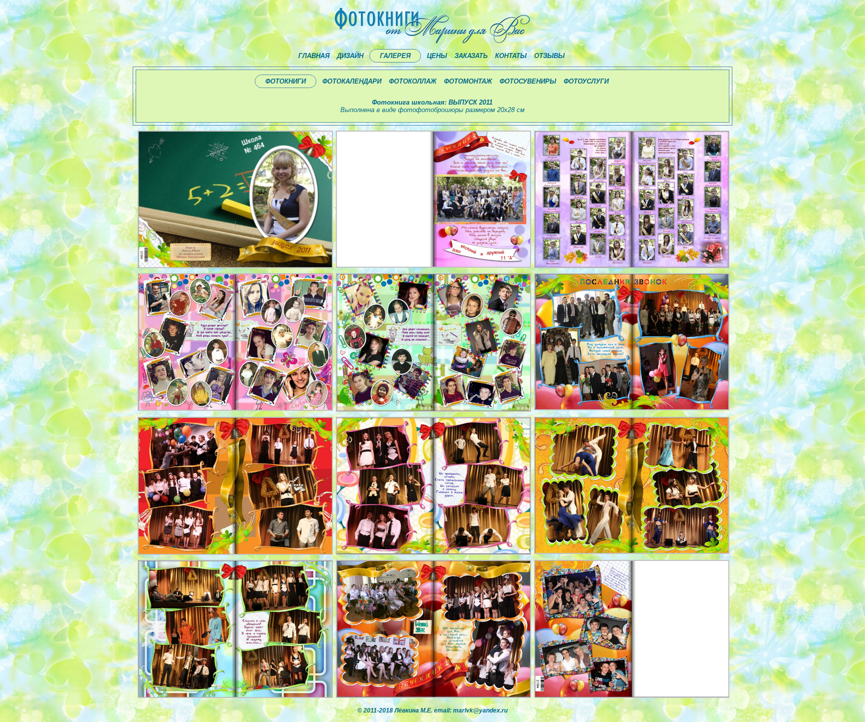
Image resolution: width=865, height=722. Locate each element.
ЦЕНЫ (437, 56)
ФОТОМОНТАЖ (468, 81)
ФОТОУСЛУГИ (586, 81)
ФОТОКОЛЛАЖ (413, 81)
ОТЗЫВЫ (549, 56)
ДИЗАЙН (350, 56)
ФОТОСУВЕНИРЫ (528, 81)
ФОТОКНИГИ (285, 81)
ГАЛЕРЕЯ (395, 56)
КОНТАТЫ (511, 56)
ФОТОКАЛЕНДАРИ (351, 81)
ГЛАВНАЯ (313, 56)
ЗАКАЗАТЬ (471, 56)
